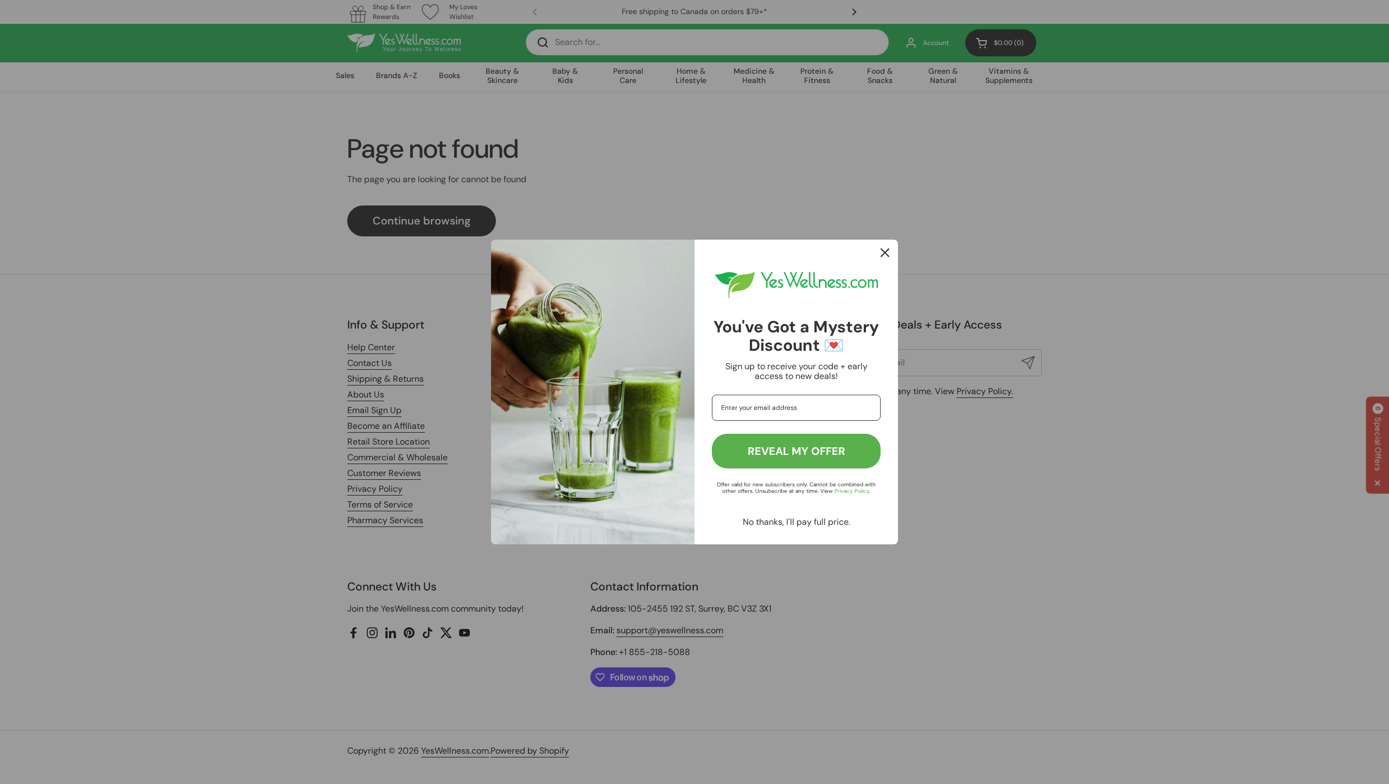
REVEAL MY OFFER (796, 451)
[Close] (885, 253)
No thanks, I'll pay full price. (796, 522)
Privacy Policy (851, 490)
